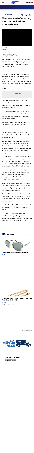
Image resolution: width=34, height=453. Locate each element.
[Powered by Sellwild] (29, 330)
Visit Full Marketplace (26, 234)
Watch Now (29, 2)
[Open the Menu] (2, 2)
